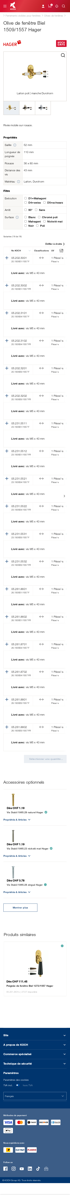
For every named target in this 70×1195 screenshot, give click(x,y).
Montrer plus (20, 907)
